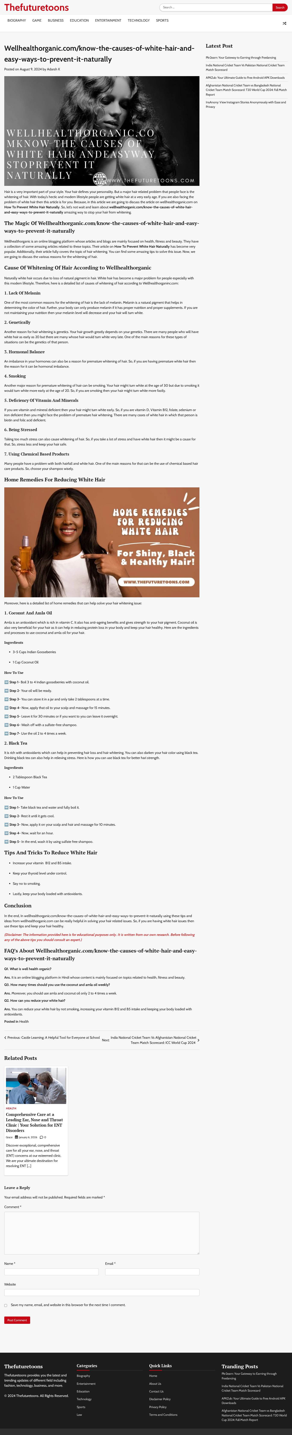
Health (24, 1021)
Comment (12, 1207)
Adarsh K (53, 69)
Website (10, 1284)
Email (110, 1264)
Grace (9, 1137)
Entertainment (108, 20)
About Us (155, 1384)
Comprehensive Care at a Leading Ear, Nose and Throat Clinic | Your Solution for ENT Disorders (34, 1122)
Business (55, 20)
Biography (16, 20)
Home (153, 1376)
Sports (162, 20)
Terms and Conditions (163, 1415)
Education (79, 20)
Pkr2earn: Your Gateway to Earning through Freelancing (241, 57)
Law (79, 1415)
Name (9, 1264)
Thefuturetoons (36, 7)
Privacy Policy (158, 1407)
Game (36, 20)
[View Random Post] (284, 23)
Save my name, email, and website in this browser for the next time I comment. (68, 1305)
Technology (139, 20)
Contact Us (156, 1391)
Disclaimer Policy (160, 1399)
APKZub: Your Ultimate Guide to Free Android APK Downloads (245, 78)
